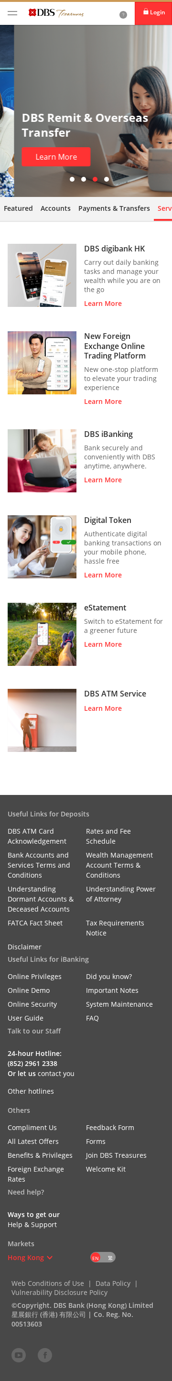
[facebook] (45, 1355)
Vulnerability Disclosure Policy (59, 1292)
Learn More (42, 157)
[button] (49, 1257)
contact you (56, 1073)
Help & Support (32, 1224)
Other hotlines (31, 1091)
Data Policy (113, 1283)
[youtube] (18, 1355)
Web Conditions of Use (47, 1283)
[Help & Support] (123, 13)
